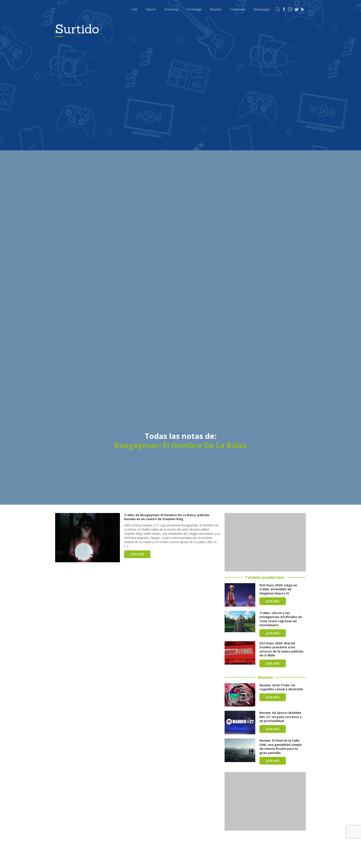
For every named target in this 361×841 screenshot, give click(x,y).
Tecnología (194, 9)
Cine (134, 9)
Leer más (137, 554)
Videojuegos (262, 9)
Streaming (171, 9)
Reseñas (215, 9)
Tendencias (237, 9)
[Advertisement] (265, 542)
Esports (151, 9)
